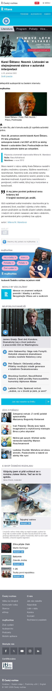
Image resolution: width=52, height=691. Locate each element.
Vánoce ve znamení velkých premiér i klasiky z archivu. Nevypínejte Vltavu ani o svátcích (30, 293)
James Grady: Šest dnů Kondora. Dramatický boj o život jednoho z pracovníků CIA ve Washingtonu (20, 342)
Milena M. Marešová (17, 222)
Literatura (7, 28)
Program (24, 14)
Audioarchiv (36, 14)
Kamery (47, 14)
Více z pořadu (10, 410)
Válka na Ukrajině (10, 601)
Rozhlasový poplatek (36, 620)
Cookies (5, 684)
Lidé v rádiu (32, 608)
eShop (5, 612)
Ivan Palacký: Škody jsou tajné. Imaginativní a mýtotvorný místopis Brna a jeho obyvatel (31, 429)
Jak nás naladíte (34, 601)
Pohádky (7, 263)
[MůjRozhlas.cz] (5, 89)
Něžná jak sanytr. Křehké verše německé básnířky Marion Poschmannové (29, 441)
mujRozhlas (6, 250)
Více (44, 28)
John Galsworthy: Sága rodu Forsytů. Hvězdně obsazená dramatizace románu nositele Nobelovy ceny (27, 354)
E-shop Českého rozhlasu (17, 466)
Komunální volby (10, 605)
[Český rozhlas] (9, 3)
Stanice (5, 608)
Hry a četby (9, 257)
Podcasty (6, 632)
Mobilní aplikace (9, 636)
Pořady (33, 28)
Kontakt (30, 616)
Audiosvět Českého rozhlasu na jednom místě (20, 280)
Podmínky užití (31, 684)
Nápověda (32, 605)
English (43, 684)
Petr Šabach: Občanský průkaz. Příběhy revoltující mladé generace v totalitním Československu (26, 366)
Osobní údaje (17, 684)
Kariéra (30, 612)
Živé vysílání (9, 268)
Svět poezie (6, 76)
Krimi (23, 257)
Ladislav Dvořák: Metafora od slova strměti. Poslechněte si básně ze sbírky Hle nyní (31, 453)
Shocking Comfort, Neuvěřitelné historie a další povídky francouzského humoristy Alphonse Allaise (28, 379)
